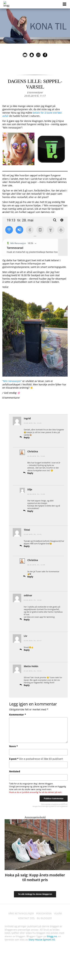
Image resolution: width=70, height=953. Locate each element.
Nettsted (14, 771)
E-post (36, 758)
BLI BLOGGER (44, 918)
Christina (32, 451)
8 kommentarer (35, 92)
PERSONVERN (44, 913)
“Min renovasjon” (12, 381)
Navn (13, 746)
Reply (27, 437)
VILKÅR (58, 913)
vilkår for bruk (55, 806)
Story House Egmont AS (42, 939)
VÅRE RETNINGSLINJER (21, 913)
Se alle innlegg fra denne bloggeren (35, 894)
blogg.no (52, 936)
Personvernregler (43, 806)
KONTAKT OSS (26, 918)
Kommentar (17, 714)
